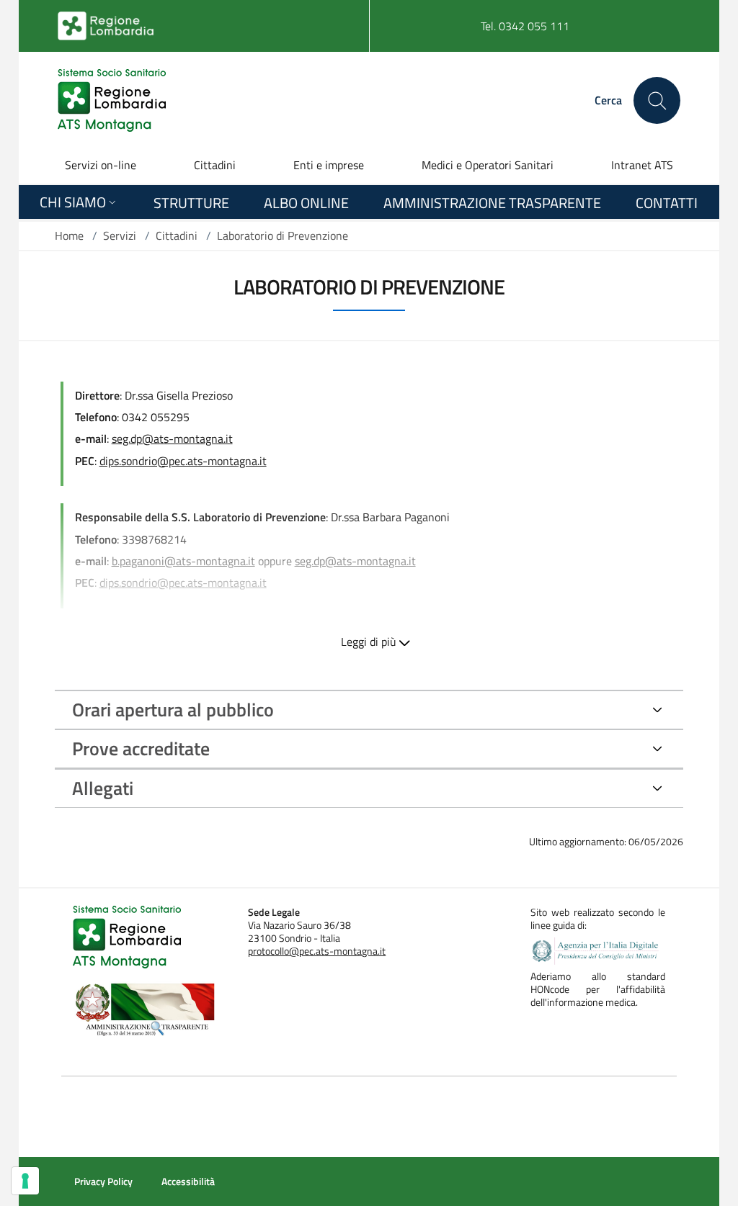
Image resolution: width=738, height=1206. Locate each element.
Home (69, 235)
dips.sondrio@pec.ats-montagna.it (183, 582)
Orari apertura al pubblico (173, 710)
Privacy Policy (103, 1181)
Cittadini (215, 165)
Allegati (102, 788)
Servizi (119, 235)
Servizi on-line (100, 165)
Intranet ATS (642, 165)
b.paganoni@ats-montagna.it (183, 561)
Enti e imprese (328, 165)
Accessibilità (188, 1181)
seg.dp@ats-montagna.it (355, 561)
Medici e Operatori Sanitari (488, 165)
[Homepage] (112, 100)
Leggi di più (368, 641)
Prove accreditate (141, 748)
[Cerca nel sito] (656, 100)
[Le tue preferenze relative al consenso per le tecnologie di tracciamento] (25, 1180)
